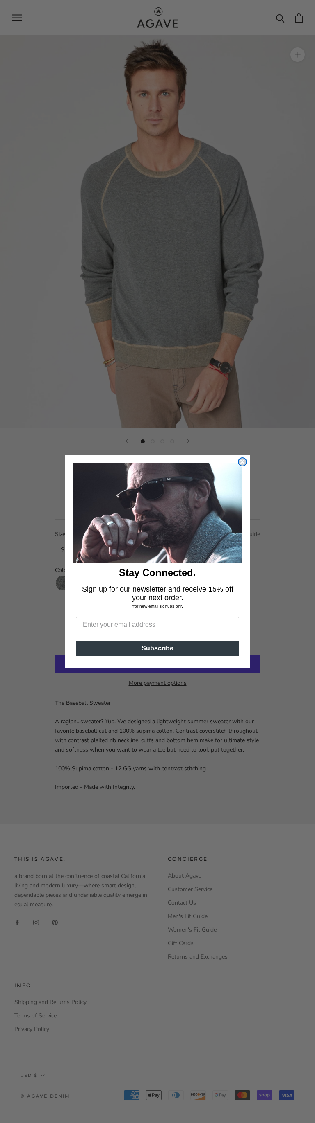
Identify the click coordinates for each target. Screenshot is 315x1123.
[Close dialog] (242, 462)
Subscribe (157, 648)
